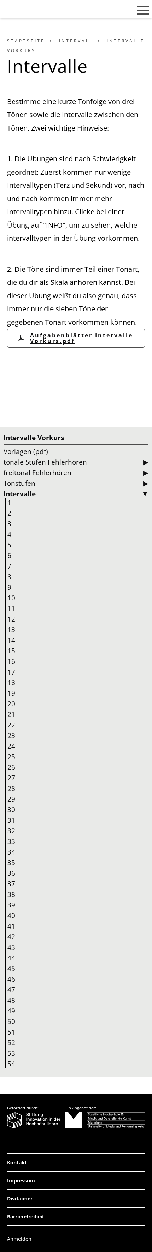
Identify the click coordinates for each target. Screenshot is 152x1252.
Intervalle (20, 493)
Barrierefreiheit (25, 1216)
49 (11, 1011)
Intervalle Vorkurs (34, 437)
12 (11, 619)
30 (11, 809)
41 (11, 926)
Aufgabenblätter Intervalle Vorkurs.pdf (81, 338)
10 (11, 598)
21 (11, 714)
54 (11, 1063)
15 (11, 650)
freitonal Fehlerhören (37, 472)
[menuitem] (31, 41)
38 (11, 894)
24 (11, 746)
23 (11, 735)
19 (11, 693)
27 (11, 778)
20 (11, 703)
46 (11, 979)
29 (11, 799)
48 (11, 1000)
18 (11, 682)
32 (11, 830)
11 (11, 608)
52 (11, 1042)
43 (11, 947)
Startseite (26, 41)
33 (11, 841)
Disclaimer (20, 1198)
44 (11, 958)
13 (11, 629)
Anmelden (19, 1238)
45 (11, 968)
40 (11, 915)
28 (11, 788)
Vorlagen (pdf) (26, 451)
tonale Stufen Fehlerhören (45, 462)
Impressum (21, 1180)
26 (11, 767)
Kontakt (17, 1162)
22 (11, 725)
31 (11, 820)
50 (11, 1021)
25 (11, 756)
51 (11, 1032)
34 (11, 852)
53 (11, 1053)
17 (11, 672)
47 (11, 989)
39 (11, 905)
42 (11, 936)
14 (11, 640)
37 (11, 883)
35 (11, 862)
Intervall (76, 41)
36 (11, 873)
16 (11, 661)
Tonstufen (19, 483)
